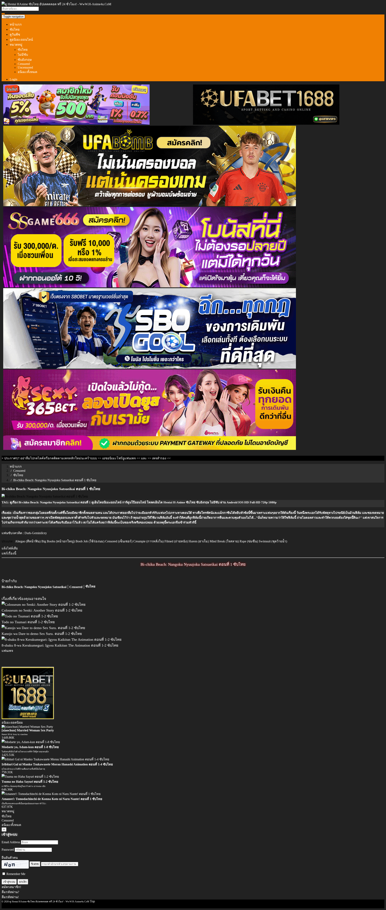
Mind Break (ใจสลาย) (224, 541)
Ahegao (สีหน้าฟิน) (28, 541)
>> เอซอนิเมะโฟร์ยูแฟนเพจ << (119, 458)
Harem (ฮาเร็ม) (199, 541)
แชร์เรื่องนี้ (9, 553)
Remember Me (15, 874)
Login (13, 79)
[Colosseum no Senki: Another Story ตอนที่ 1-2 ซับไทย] (44, 605)
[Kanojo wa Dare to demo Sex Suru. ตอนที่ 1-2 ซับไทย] (43, 628)
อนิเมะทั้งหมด (27, 72)
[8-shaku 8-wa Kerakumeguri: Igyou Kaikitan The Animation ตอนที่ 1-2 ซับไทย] (62, 640)
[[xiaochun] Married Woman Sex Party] (27, 726)
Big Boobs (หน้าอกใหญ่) (58, 541)
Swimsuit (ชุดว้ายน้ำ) (273, 541)
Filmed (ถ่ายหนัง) (176, 541)
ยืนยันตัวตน (10, 857)
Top (92, 901)
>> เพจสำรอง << (159, 458)
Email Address (11, 842)
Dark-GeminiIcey (36, 533)
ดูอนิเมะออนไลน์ (21, 39)
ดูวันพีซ (15, 34)
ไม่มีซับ (23, 54)
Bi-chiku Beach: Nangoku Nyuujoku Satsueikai (34, 587)
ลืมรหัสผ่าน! (10, 897)
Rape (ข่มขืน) (249, 541)
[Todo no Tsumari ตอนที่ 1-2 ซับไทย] (30, 616)
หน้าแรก (16, 24)
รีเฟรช (35, 864)
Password (8, 849)
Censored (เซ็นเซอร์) (118, 541)
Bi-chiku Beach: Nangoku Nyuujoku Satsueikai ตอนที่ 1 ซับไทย (193, 564)
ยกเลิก (23, 881)
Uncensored (25, 67)
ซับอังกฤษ (25, 59)
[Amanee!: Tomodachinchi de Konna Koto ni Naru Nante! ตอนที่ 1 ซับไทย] (51, 794)
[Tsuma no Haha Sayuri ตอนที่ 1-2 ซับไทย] (30, 776)
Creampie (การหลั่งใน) (148, 541)
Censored (24, 64)
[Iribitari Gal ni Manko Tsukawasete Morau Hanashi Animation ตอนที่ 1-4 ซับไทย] (55, 759)
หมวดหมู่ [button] (16, 44)
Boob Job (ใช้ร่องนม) (90, 541)
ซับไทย (15, 29)
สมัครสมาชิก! (11, 887)
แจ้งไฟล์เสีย (10, 548)
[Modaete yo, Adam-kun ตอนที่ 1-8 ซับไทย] (31, 742)
